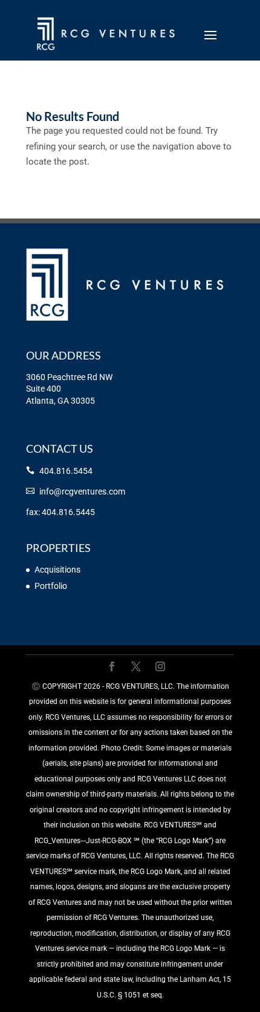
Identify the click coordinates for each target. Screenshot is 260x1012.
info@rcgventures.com (82, 491)
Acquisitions (57, 569)
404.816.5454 (66, 471)
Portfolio (50, 586)
